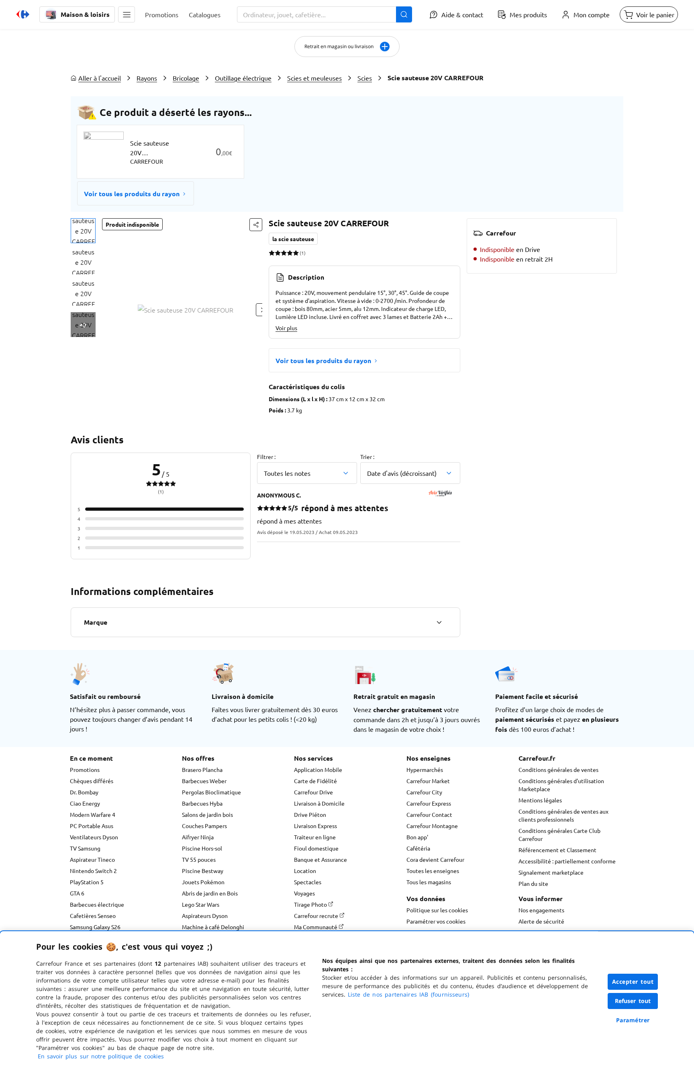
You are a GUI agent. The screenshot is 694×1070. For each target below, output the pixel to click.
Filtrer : (266, 456)
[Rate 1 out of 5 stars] (272, 253)
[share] (255, 224)
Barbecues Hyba (202, 803)
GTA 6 (77, 893)
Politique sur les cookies (437, 910)
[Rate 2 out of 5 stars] (278, 253)
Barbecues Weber (204, 780)
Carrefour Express (428, 803)
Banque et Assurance (320, 859)
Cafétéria (418, 848)
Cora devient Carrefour (435, 859)
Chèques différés (91, 780)
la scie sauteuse (293, 238)
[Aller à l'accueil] (23, 14)
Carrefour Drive (313, 792)
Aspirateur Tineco (92, 859)
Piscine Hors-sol (202, 848)
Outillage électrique (243, 78)
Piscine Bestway (202, 870)
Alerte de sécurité (541, 921)
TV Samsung (85, 848)
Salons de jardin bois (207, 814)
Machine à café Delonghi (213, 926)
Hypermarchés (424, 769)
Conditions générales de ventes (558, 769)
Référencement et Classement (557, 849)
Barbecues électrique (97, 904)
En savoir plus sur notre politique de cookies (101, 1056)
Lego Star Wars (200, 904)
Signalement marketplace (551, 872)
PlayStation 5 (87, 881)
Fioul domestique (316, 848)
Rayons (147, 78)
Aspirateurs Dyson (205, 915)
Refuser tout (633, 1001)
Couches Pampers (204, 825)
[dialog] (347, 1000)
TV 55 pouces (199, 859)
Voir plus (286, 327)
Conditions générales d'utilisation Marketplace (561, 784)
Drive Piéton (310, 814)
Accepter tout (633, 981)
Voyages (304, 893)
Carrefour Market (428, 780)
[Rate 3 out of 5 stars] (284, 253)
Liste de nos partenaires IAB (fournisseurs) (408, 994)
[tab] (83, 230)
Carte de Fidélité (315, 780)
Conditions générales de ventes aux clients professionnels (563, 815)
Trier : (367, 456)
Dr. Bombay (84, 792)
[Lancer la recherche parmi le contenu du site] (404, 14)
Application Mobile (318, 769)
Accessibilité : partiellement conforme (567, 861)
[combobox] (324, 14)
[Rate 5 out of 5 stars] (296, 253)
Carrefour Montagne (432, 825)
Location (305, 870)
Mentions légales (540, 800)
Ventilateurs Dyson (94, 837)
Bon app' (417, 837)
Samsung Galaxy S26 (95, 926)
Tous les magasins (428, 881)
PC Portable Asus (91, 825)
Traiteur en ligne (315, 837)
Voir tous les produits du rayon (132, 193)
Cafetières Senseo (93, 915)
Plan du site (533, 883)
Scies (364, 78)
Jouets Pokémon (203, 881)
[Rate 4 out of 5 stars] (290, 253)
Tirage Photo (311, 904)
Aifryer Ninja (198, 837)
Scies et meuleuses (314, 78)
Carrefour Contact (429, 814)
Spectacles (307, 881)
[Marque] (439, 622)
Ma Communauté (316, 926)
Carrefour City (424, 792)
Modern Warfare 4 (92, 814)
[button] (126, 14)
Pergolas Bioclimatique (211, 792)
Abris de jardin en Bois (210, 893)
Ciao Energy (85, 803)
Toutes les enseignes (432, 870)
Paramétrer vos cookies (435, 921)
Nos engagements (541, 910)
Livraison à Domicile (319, 803)
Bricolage (186, 78)
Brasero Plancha (202, 769)
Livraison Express (315, 825)
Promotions (85, 769)
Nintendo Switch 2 (93, 870)
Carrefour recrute (316, 915)
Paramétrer (633, 1020)
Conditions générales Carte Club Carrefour (559, 834)
